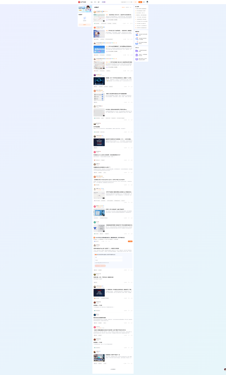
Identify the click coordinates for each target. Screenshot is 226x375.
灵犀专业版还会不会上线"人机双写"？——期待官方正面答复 (106, 248)
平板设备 (102, 160)
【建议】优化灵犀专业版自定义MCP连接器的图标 (116, 93)
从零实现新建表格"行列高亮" (141, 10)
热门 (130, 7)
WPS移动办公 (97, 160)
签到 (135, 2)
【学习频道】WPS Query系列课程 (142, 21)
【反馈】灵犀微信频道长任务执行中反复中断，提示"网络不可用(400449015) (110, 330)
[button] (140, 2)
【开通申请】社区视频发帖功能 (141, 27)
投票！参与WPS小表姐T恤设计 (141, 8)
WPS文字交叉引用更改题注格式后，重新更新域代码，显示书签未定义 (110, 237)
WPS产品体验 (97, 200)
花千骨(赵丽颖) (97, 126)
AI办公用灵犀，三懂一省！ (141, 12)
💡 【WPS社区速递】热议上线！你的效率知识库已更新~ (120, 62)
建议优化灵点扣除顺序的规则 (100, 317)
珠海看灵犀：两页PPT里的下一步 (113, 354)
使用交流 (100, 363)
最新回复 (127, 7)
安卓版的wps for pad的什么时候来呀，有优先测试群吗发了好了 (107, 154)
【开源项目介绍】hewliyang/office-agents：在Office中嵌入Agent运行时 (109, 179)
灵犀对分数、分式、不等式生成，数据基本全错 (103, 277)
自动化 (102, 118)
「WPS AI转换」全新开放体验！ (142, 17)
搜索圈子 (84, 24)
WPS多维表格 (97, 118)
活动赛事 (96, 39)
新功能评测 (103, 200)
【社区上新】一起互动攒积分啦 (141, 25)
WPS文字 (96, 241)
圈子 (99, 2)
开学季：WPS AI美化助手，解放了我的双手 (115, 209)
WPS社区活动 (102, 70)
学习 (95, 2)
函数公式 (101, 233)
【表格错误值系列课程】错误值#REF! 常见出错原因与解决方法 (119, 225)
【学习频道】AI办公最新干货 (141, 23)
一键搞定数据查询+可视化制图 (141, 19)
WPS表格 (96, 233)
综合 (92, 2)
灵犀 (96, 86)
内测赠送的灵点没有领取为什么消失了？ (102, 167)
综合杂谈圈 (97, 23)
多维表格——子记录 (98, 305)
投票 (100, 265)
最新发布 (123, 7)
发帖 (140, 2)
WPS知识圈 (97, 184)
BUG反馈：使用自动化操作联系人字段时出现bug (116, 109)
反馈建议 (100, 172)
